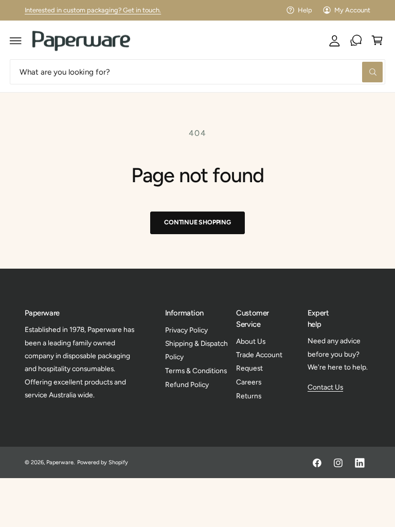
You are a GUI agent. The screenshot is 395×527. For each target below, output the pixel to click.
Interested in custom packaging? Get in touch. (93, 10)
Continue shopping (197, 222)
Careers (248, 382)
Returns (248, 396)
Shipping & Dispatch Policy (196, 349)
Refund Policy (187, 384)
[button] (16, 40)
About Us (250, 341)
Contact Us (325, 387)
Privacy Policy (186, 330)
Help (305, 10)
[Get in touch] (356, 40)
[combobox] (197, 71)
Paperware (60, 462)
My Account (352, 10)
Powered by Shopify (102, 462)
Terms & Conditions (196, 370)
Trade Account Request (259, 361)
